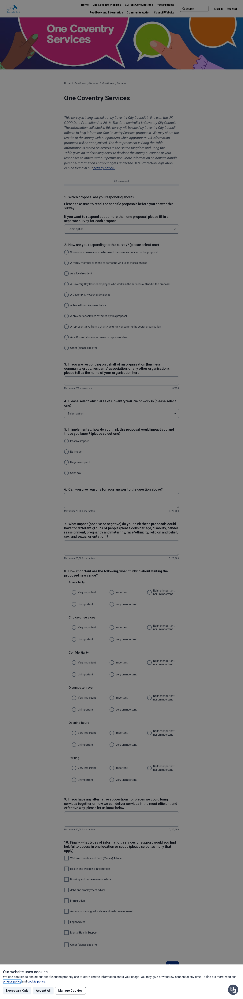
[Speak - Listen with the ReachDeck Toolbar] (233, 990)
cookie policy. (37, 981)
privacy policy (12, 981)
